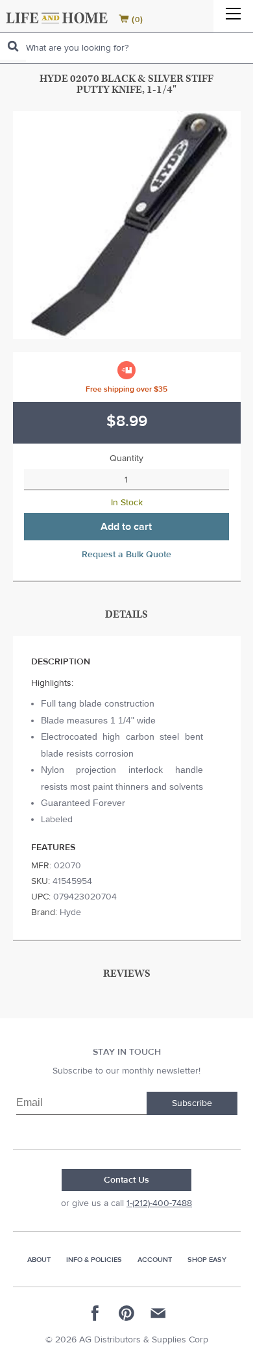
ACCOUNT (155, 1259)
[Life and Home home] (57, 18)
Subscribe (192, 1103)
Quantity (126, 458)
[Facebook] (95, 1313)
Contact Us (126, 1180)
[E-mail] (158, 1313)
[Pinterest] (126, 1313)
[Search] (13, 46)
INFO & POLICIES (94, 1259)
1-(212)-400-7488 (159, 1203)
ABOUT (39, 1259)
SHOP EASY (206, 1259)
